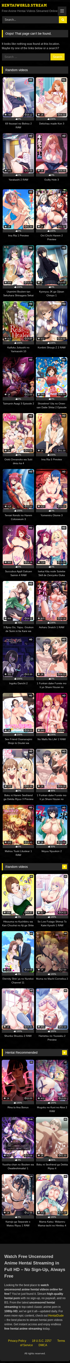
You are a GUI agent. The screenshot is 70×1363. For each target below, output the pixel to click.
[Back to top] (59, 1352)
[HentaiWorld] (29, 6)
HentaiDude (56, 1315)
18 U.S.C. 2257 (42, 1340)
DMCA (43, 1345)
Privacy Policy (17, 1340)
